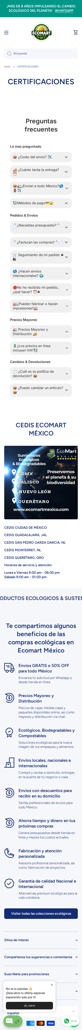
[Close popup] (51, 984)
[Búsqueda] (8, 53)
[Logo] (41, 32)
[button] (76, 32)
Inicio (7, 66)
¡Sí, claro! (29, 1005)
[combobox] (41, 53)
